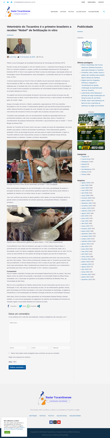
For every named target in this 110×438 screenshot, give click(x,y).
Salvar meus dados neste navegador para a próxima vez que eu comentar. (35, 353)
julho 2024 (84, 246)
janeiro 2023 (85, 277)
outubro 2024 (85, 239)
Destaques (54, 11)
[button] (104, 12)
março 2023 (85, 272)
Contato (101, 2)
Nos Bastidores (94, 11)
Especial (84, 164)
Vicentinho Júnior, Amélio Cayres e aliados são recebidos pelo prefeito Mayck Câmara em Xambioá (93, 75)
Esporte (84, 167)
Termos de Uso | (47, 435)
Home (83, 2)
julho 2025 (84, 216)
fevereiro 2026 (86, 198)
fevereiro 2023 (86, 274)
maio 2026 (85, 190)
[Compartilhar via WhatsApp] (31, 306)
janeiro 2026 (85, 200)
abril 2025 (84, 223)
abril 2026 (84, 193)
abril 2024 (84, 254)
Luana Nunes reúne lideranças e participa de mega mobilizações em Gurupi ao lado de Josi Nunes (93, 95)
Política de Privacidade (60, 435)
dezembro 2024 (86, 233)
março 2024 (85, 256)
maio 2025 (85, 221)
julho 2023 (84, 269)
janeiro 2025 (85, 231)
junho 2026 (85, 188)
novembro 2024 (86, 236)
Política (71, 11)
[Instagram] (4, 2)
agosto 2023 (85, 267)
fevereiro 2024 (86, 259)
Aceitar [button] (7, 432)
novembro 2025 (86, 206)
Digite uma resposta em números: (20, 357)
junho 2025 (85, 218)
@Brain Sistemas (74, 432)
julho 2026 (84, 185)
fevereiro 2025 (86, 228)
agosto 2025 (85, 213)
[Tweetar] (22, 306)
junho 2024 (85, 249)
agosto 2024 (85, 244)
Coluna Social (81, 11)
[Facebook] (8, 2)
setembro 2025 (86, 211)
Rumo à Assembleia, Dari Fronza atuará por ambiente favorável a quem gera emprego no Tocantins (92, 67)
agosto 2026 (85, 183)
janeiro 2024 (85, 261)
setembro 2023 (86, 264)
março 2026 (85, 195)
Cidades (84, 156)
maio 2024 (85, 251)
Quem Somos (91, 2)
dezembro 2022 (86, 279)
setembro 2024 (86, 241)
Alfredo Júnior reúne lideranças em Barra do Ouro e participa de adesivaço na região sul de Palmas (92, 103)
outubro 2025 (85, 208)
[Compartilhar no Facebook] (11, 306)
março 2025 (85, 226)
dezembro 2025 (86, 203)
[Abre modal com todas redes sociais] (38, 306)
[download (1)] (87, 48)
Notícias (63, 11)
